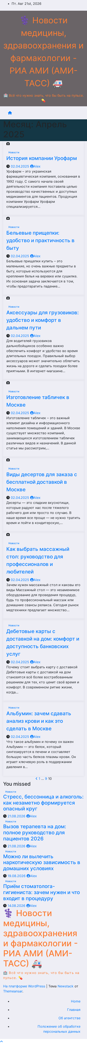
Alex (37, 166)
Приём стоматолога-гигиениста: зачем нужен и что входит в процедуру (41, 892)
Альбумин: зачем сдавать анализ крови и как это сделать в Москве (38, 721)
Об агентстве (69, 1018)
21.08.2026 (17, 816)
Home (75, 1001)
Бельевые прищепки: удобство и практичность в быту (40, 240)
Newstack (65, 986)
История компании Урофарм (41, 158)
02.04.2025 (20, 166)
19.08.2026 (17, 876)
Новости (13, 152)
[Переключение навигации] (47, 113)
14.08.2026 (17, 906)
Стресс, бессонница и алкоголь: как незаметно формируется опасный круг (43, 803)
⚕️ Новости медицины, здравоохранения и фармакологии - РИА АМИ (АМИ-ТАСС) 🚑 (40, 938)
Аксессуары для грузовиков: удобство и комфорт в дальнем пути (42, 320)
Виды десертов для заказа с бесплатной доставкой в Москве (41, 482)
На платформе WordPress (24, 986)
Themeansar (12, 991)
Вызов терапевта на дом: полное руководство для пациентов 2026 (34, 832)
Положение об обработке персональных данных (59, 1029)
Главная (73, 1010)
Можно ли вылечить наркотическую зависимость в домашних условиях (41, 862)
